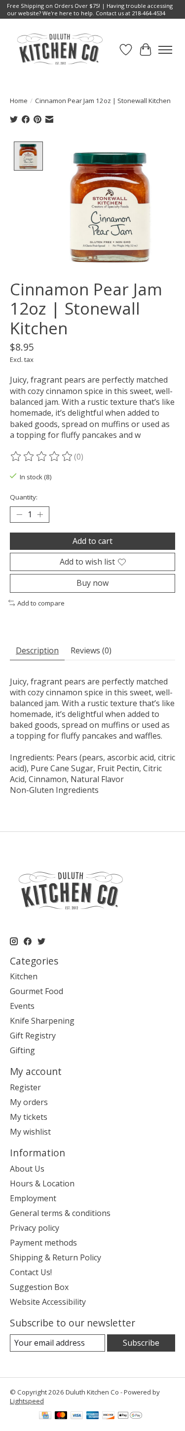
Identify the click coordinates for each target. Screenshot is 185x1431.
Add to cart (92, 541)
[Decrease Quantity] (19, 514)
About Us (27, 1168)
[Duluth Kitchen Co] (59, 49)
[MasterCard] (61, 1416)
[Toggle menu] (165, 50)
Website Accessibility (48, 1301)
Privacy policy (34, 1227)
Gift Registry (33, 1035)
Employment (33, 1198)
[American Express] (92, 1416)
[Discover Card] (108, 1416)
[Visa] (77, 1416)
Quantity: (23, 497)
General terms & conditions (60, 1213)
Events (22, 1006)
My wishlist (30, 1131)
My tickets (28, 1116)
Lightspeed (27, 1400)
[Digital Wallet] (130, 1416)
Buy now (92, 582)
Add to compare (41, 603)
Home (19, 100)
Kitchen (23, 976)
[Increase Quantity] (40, 514)
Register (25, 1087)
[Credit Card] (45, 1416)
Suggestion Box (39, 1287)
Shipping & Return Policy (55, 1257)
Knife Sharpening (42, 1020)
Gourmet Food (36, 991)
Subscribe (141, 1342)
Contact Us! (31, 1272)
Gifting (22, 1050)
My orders (29, 1102)
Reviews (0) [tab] (91, 650)
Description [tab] (37, 650)
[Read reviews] (42, 457)
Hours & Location (42, 1183)
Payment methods (43, 1242)
